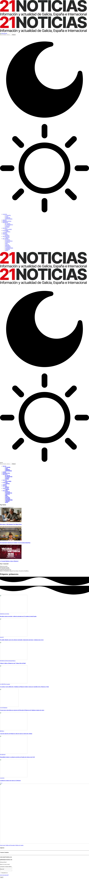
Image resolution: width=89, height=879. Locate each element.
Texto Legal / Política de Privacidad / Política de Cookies (11, 845)
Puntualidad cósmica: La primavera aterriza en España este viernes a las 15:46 (17, 757)
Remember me (4, 872)
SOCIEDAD (2, 754)
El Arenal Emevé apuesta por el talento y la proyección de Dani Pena (15, 542)
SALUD (2, 637)
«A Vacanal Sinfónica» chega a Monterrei (9, 561)
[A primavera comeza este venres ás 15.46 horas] (13, 776)
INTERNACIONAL (4, 660)
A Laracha (8, 684)
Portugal (10, 660)
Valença (13, 660)
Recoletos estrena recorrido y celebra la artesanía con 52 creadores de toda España (18, 616)
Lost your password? (4, 875)
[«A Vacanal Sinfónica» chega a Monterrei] (11, 558)
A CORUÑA (3, 684)
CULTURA (6, 613)
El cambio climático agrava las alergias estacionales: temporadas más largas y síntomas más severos (22, 639)
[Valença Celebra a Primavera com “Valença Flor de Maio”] (13, 659)
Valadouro (5, 707)
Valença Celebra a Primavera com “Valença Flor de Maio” (13, 663)
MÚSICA (2, 731)
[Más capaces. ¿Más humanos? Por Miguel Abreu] (11, 521)
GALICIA (2, 778)
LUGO (1, 707)
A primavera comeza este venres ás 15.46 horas (10, 780)
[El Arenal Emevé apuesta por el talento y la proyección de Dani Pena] (11, 540)
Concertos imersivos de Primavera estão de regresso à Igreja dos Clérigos (16, 733)
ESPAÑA (2, 613)
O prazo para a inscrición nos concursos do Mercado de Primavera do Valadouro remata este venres (22, 710)
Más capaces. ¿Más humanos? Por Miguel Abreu (11, 524)
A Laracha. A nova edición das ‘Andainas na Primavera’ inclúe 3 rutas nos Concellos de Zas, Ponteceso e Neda (24, 686)
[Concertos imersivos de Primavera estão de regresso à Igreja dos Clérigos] (13, 729)
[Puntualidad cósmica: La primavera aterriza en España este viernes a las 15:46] (13, 753)
